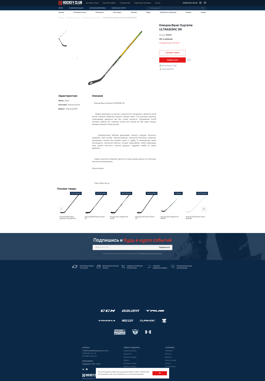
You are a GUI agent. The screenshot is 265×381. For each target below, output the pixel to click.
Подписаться (164, 247)
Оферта (126, 360)
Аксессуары (117, 12)
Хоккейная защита (76, 8)
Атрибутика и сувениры (168, 12)
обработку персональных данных (150, 253)
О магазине (169, 351)
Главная (61, 18)
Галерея (167, 363)
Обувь (148, 12)
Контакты (168, 354)
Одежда (134, 12)
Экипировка (100, 12)
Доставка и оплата (92, 3)
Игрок (60, 8)
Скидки (203, 12)
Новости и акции (170, 360)
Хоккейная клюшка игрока (91, 18)
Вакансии (168, 357)
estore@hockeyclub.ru (89, 356)
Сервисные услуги (119, 8)
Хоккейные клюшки (73, 18)
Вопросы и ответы (130, 366)
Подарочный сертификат (142, 3)
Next (204, 208)
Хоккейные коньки (79, 12)
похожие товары (172, 53)
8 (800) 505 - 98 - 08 (89, 353)
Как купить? (128, 354)
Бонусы (157, 3)
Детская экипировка (97, 8)
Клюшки (61, 12)
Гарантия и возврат (109, 3)
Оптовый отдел (125, 3)
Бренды (188, 12)
